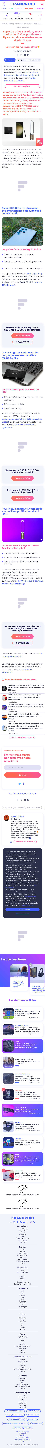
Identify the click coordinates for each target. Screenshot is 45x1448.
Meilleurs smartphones (14, 1411)
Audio (22, 1334)
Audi (22, 1291)
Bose (22, 1339)
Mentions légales (22, 1432)
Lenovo (22, 1276)
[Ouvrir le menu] (3, 4)
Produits (18, 1009)
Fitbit (22, 1363)
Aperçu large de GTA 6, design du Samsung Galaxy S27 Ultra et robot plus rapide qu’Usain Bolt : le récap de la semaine (27, 1030)
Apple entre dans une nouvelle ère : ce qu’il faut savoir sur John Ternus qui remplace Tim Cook (27, 1159)
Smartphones (22, 1226)
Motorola (22, 1235)
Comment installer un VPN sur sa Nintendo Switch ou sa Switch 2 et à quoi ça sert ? (27, 1143)
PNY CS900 (35, 808)
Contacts (22, 1436)
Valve (22, 1263)
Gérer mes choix (22, 914)
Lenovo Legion (22, 1254)
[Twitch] (27, 1222)
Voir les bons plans (22, 86)
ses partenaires (30, 896)
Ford (22, 1297)
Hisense (22, 1314)
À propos (22, 1434)
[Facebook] (17, 1222)
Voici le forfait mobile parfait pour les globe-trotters (18, 984)
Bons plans (28, 9)
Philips (22, 1320)
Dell (22, 1274)
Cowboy (23, 1395)
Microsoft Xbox (22, 1255)
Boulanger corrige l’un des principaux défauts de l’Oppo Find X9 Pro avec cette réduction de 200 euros (26, 687)
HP (22, 1280)
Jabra (22, 1341)
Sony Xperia (22, 1240)
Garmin (22, 1365)
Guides (18, 9)
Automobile (22, 1289)
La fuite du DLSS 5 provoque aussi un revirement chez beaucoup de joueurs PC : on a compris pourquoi (27, 1046)
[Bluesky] (34, 1222)
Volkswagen (22, 1307)
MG (22, 1299)
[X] (10, 1222)
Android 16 (32, 1419)
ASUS (23, 1250)
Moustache (23, 1401)
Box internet (37, 1424)
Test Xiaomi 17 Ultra (16, 1419)
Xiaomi (22, 1242)
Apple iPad (22, 1378)
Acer (22, 1271)
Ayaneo (22, 1252)
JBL (22, 1343)
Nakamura (22, 1403)
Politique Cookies (22, 1437)
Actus (3, 9)
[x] (11, 842)
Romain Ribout (17, 816)
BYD (22, 1293)
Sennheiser (23, 1348)
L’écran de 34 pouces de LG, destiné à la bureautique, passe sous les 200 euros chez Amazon (24, 716)
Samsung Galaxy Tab (22, 1386)
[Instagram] (14, 1222)
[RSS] (21, 1222)
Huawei (22, 1233)
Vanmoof (22, 1407)
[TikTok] (31, 1222)
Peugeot (22, 1301)
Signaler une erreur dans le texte (22, 793)
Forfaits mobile (33, 1411)
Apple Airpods (22, 1337)
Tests (11, 9)
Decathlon (22, 1397)
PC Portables (22, 1268)
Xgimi (22, 1327)
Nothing (22, 1344)
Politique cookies (28, 905)
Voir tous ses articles (24, 842)
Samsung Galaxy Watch (22, 1369)
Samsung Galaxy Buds (22, 1346)
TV (22, 1311)
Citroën (22, 1295)
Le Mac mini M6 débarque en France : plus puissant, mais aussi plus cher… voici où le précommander (24, 697)
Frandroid (26, 669)
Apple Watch (22, 1361)
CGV (22, 1441)
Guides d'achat (20, 1107)
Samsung (22, 1322)
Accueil (4, 24)
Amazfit (22, 1360)
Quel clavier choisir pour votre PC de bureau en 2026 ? (26, 1110)
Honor (22, 1278)
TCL (22, 1326)
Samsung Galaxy (34, 273)
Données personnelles (22, 1439)
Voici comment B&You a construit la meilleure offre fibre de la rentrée (27, 1061)
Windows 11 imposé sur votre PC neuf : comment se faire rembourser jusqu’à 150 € (27, 1126)
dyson (7, 808)
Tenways (22, 1405)
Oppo (23, 1237)
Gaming (22, 1247)
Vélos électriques (22, 1393)
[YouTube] (24, 1222)
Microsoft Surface (22, 1282)
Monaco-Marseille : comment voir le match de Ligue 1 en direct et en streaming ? (27, 1013)
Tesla (22, 1305)
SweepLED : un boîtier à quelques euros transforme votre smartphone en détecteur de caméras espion (27, 1078)
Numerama (7, 672)
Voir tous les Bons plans (21, 737)
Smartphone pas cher (14, 1415)
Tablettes (22, 1376)
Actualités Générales (22, 1025)
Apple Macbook (22, 1272)
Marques (20, 808)
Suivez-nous (9, 60)
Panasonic (22, 1318)
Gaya (22, 1399)
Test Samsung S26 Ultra (23, 1428)
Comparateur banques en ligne (15, 1424)
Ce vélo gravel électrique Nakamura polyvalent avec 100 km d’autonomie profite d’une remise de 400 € (26, 706)
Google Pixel (22, 1231)
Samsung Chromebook (22, 1284)
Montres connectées (22, 1357)
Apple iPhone (22, 1229)
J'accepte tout (24, 910)
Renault (22, 1303)
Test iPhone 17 (33, 1415)
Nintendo (22, 1257)
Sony (22, 1324)
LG (23, 1316)
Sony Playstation (22, 1261)
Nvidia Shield (22, 1259)
